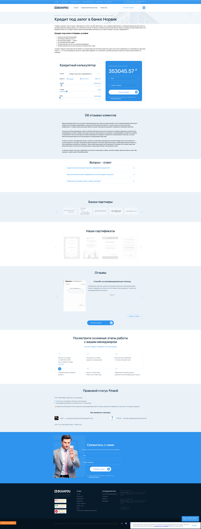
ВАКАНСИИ (99, 2)
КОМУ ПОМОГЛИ (75, 2)
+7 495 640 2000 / (130, 1)
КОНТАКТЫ (109, 2)
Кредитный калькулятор (89, 7)
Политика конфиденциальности (87, 510)
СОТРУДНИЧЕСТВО (88, 2)
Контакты (80, 496)
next (142, 212)
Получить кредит (128, 7)
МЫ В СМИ (64, 2)
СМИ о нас (80, 506)
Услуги (76, 7)
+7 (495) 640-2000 (125, 507)
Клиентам (103, 7)
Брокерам (105, 501)
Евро (99, 78)
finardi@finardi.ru (141, 1)
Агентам (104, 496)
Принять (195, 525)
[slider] (61, 85)
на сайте (61, 364)
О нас (78, 494)
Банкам (104, 498)
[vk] (121, 524)
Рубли (71, 78)
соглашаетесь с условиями (161, 526)
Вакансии (80, 501)
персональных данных (116, 98)
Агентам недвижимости (109, 494)
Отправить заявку (98, 469)
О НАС (57, 2)
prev (57, 212)
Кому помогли (81, 503)
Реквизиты (80, 498)
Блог (78, 508)
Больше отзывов (134, 316)
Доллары (85, 78)
